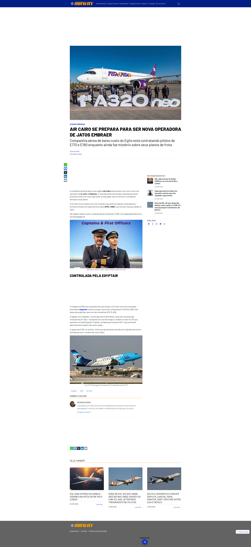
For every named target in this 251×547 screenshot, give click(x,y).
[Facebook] (66, 169)
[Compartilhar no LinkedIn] (160, 223)
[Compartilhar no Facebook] (148, 223)
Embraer (74, 391)
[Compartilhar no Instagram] (156, 223)
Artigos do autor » (84, 412)
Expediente (74, 531)
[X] (66, 173)
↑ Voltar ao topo (242, 532)
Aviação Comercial (77, 124)
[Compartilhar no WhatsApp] (164, 223)
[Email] (66, 180)
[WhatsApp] (66, 165)
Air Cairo (89, 391)
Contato (84, 531)
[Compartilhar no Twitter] (152, 223)
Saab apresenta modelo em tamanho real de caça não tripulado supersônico (166, 193)
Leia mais (99, 504)
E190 (81, 391)
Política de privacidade (98, 531)
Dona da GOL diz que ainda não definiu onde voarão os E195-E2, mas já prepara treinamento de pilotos (168, 206)
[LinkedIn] (66, 176)
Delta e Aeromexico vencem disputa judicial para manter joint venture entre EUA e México (164, 498)
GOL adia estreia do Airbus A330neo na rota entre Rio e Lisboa (166, 181)
